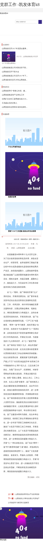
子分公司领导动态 (14, 147)
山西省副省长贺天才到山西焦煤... (14, 80)
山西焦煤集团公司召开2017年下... (15, 76)
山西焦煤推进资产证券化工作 (13, 95)
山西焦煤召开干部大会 (10, 72)
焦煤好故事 (12, 197)
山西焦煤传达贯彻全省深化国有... (14, 107)
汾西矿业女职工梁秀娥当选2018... (15, 99)
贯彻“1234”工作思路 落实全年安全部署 (22, 231)
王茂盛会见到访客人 (9, 103)
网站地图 (3, 540)
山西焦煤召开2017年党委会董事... (15, 48)
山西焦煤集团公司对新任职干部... (14, 68)
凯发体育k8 (4, 13)
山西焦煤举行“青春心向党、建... (14, 91)
